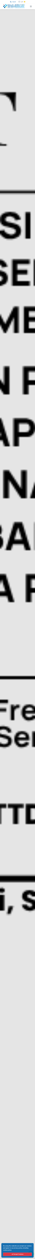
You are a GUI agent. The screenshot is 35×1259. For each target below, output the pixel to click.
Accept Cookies (18, 1254)
